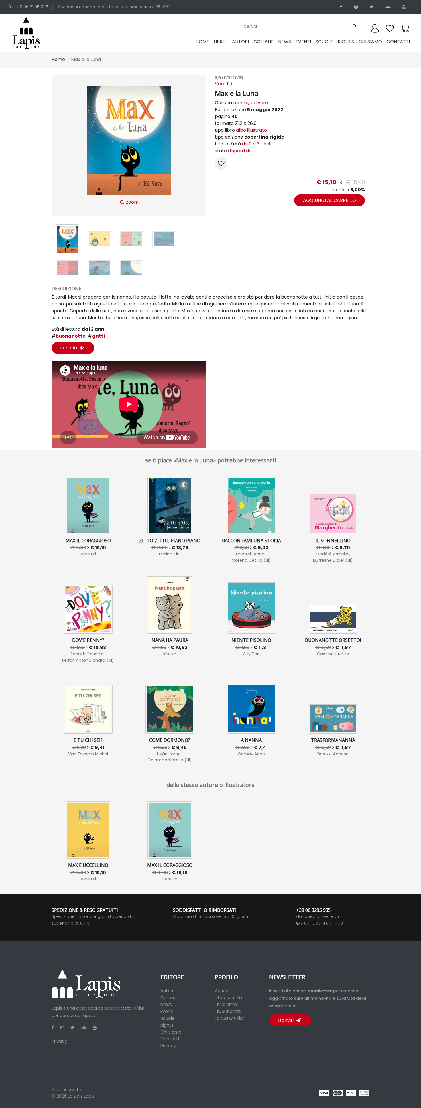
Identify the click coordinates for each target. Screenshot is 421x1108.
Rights (167, 1025)
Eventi (166, 1011)
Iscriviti (286, 1020)
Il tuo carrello (228, 998)
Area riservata (66, 1090)
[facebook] (342, 7)
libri (219, 41)
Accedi (222, 991)
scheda (69, 347)
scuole (324, 41)
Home (203, 41)
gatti (96, 336)
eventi (303, 41)
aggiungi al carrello (329, 200)
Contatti (169, 1039)
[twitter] (372, 7)
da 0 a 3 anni (256, 144)
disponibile (240, 150)
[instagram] (357, 7)
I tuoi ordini (226, 1004)
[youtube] (405, 7)
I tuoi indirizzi (228, 1011)
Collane (168, 998)
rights (346, 41)
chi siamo (370, 41)
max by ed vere (250, 102)
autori (240, 41)
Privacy (59, 1041)
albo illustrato (251, 130)
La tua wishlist (229, 1018)
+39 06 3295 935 (31, 7)
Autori (166, 991)
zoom (132, 202)
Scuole (167, 1018)
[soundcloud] (388, 7)
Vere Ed (223, 83)
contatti (398, 41)
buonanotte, (69, 336)
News (166, 1004)
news (284, 41)
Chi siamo (171, 1032)
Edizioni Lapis (81, 1096)
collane (263, 41)
